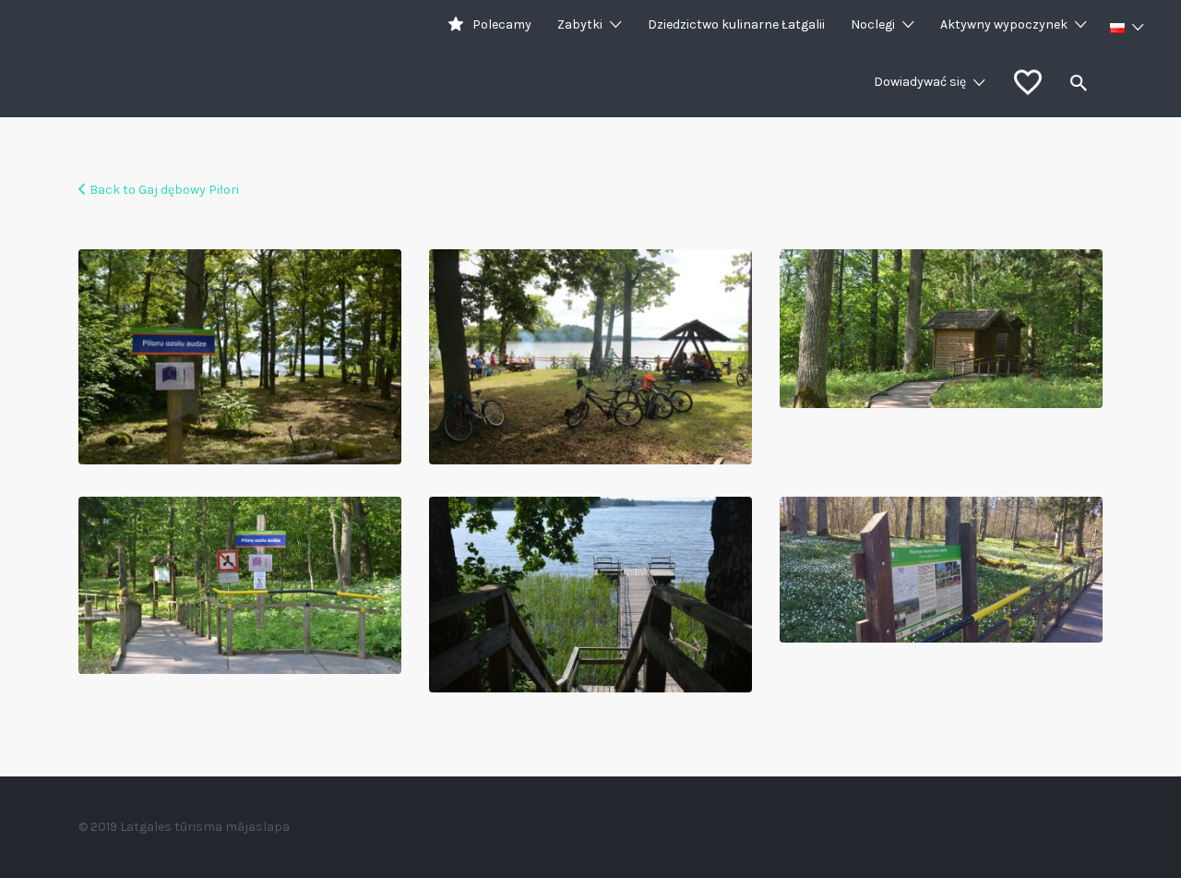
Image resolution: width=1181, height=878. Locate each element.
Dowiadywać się (920, 82)
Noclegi (873, 24)
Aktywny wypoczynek (1004, 24)
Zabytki (579, 24)
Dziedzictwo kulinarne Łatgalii (736, 24)
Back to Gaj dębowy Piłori (164, 190)
